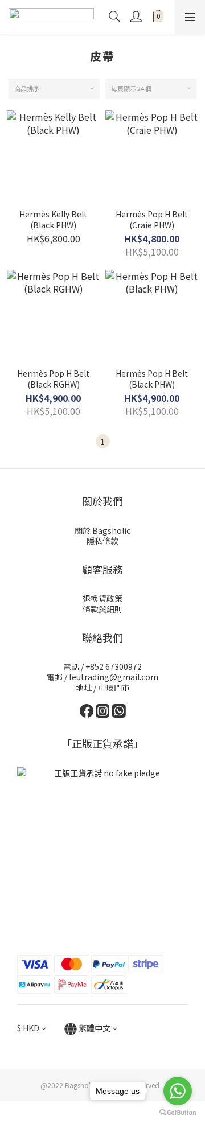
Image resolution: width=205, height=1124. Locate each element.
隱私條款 (102, 540)
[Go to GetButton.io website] (177, 1112)
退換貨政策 (102, 598)
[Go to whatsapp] (177, 1091)
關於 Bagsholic (102, 530)
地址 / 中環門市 (103, 687)
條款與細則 (102, 609)
